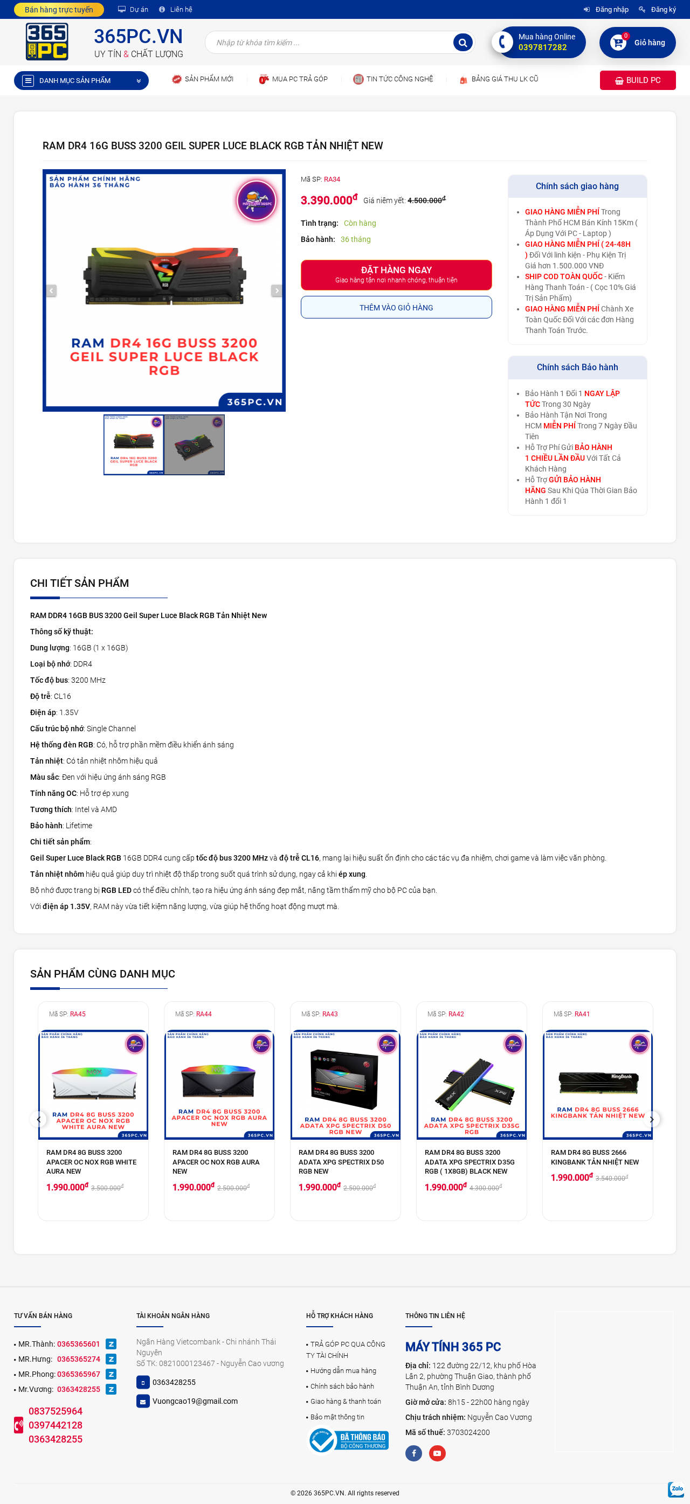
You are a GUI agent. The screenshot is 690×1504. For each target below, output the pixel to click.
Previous (42, 1119)
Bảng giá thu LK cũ (505, 79)
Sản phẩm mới (209, 79)
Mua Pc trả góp (300, 79)
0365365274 (78, 1359)
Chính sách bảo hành (342, 1386)
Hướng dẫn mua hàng (343, 1371)
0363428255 (78, 1389)
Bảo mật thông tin (337, 1417)
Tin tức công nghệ (400, 79)
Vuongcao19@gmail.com (195, 1401)
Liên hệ (180, 9)
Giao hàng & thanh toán (345, 1401)
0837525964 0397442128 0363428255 (55, 1424)
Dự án (138, 9)
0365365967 (78, 1374)
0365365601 (78, 1344)
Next (655, 1119)
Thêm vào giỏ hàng (396, 307)
